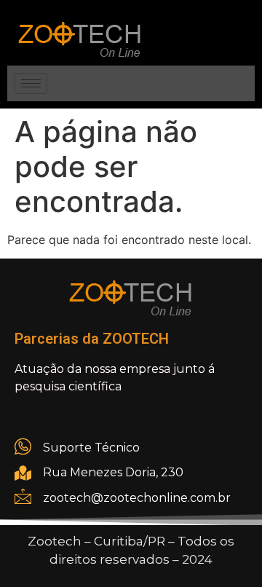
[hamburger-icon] (31, 83)
